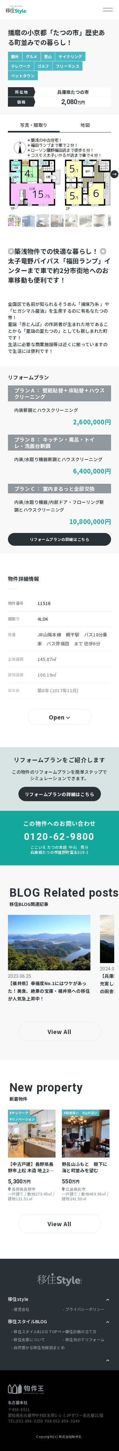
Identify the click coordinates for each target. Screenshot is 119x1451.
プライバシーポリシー (85, 1309)
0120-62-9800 (59, 836)
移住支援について (29, 1339)
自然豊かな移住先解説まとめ (39, 1347)
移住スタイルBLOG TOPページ (41, 1331)
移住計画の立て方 (81, 1331)
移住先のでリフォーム (85, 1339)
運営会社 (21, 1309)
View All (59, 1031)
